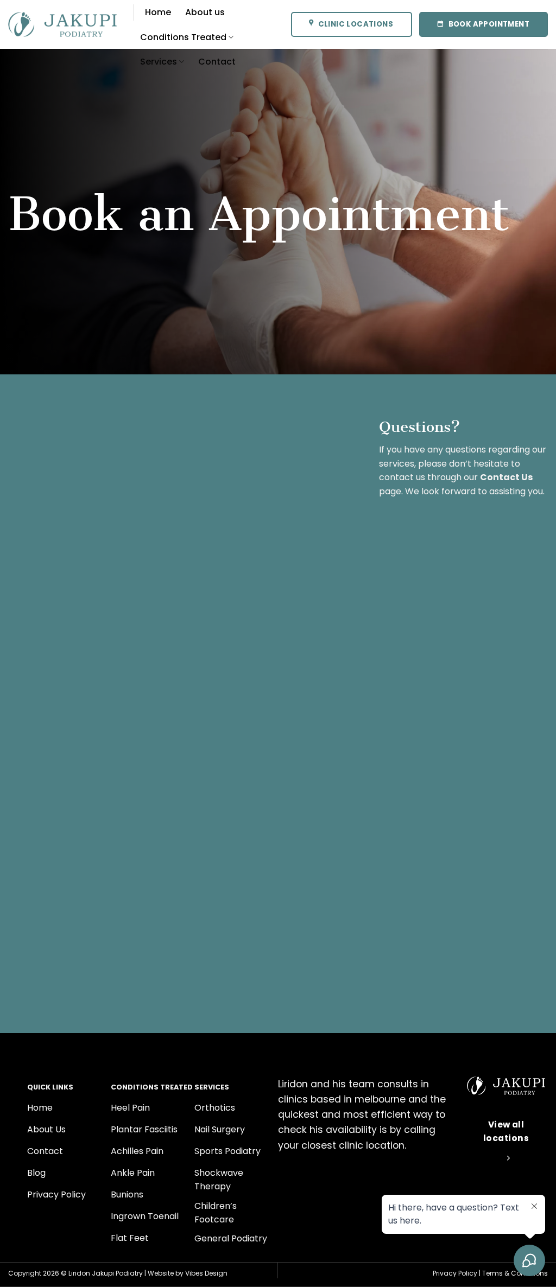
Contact (217, 61)
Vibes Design (206, 1273)
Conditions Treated (183, 37)
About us (205, 12)
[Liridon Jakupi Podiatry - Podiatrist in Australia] (62, 24)
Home (158, 12)
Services (158, 61)
